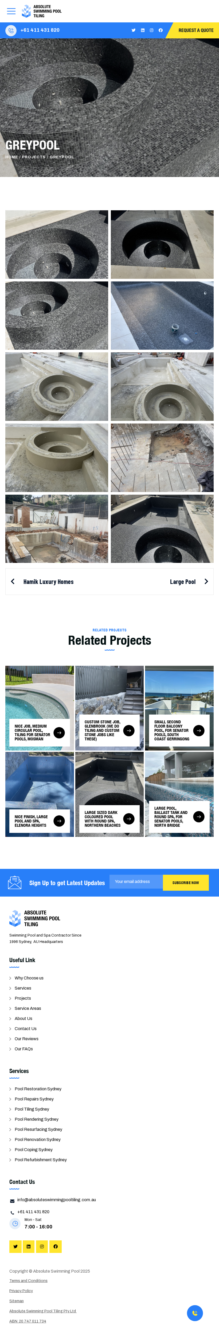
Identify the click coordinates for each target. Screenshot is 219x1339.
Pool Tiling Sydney (32, 1109)
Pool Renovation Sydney (38, 1139)
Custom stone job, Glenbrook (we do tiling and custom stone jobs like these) (102, 730)
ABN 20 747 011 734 (27, 1321)
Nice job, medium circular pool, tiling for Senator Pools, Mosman (32, 732)
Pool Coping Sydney (34, 1149)
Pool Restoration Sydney (38, 1089)
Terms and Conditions (28, 1281)
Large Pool (182, 581)
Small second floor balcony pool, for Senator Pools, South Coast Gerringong (171, 730)
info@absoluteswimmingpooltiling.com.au (56, 1199)
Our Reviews (26, 1038)
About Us (23, 1018)
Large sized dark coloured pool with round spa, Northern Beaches (102, 819)
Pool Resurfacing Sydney (38, 1129)
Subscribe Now (186, 883)
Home (11, 157)
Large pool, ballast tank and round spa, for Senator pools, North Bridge (170, 817)
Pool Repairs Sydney (34, 1099)
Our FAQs (24, 1049)
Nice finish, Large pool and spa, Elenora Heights (31, 821)
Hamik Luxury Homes (49, 581)
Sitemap (16, 1301)
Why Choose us (29, 978)
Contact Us (26, 1028)
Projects (34, 157)
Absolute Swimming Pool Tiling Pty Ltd (43, 1311)
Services (23, 988)
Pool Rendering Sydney (36, 1119)
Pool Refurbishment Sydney (41, 1159)
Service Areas (28, 1008)
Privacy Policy (21, 1291)
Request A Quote (196, 30)
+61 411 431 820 (40, 30)
